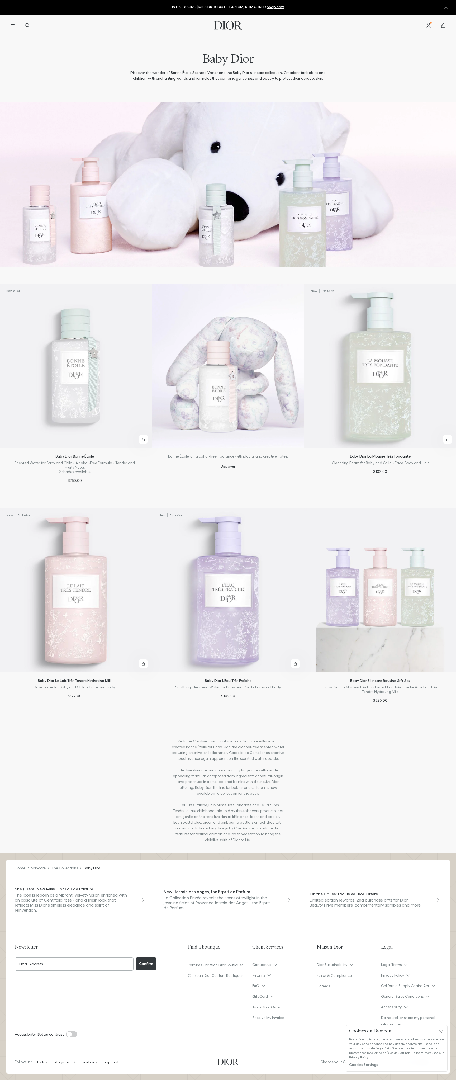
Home (20, 868)
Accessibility (391, 1007)
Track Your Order (266, 1007)
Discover (228, 466)
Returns (258, 975)
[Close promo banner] (447, 7)
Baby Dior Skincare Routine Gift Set (380, 680)
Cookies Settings (363, 1065)
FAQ (255, 986)
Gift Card (260, 996)
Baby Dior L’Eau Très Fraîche (228, 680)
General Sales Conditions (402, 996)
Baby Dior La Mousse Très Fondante (380, 456)
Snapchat (110, 1062)
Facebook (88, 1062)
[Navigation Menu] (12, 25)
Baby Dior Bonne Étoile (74, 456)
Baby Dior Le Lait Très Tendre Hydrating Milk (75, 680)
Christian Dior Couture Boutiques (215, 975)
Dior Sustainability (332, 965)
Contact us (261, 965)
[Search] (27, 25)
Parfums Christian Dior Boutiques (215, 965)
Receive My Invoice (268, 1018)
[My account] (428, 25)
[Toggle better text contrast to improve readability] (71, 1034)
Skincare (38, 868)
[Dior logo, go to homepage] (228, 25)
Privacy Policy (392, 975)
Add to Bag (143, 439)
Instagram (60, 1062)
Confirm (146, 963)
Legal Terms (391, 965)
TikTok (42, 1062)
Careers (323, 986)
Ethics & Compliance (334, 975)
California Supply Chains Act (405, 986)
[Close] (441, 1032)
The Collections (64, 868)
